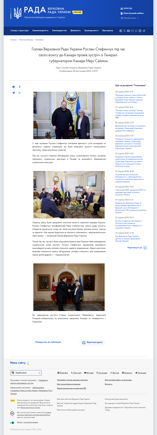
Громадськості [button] (91, 31)
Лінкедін (128, 373)
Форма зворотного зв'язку (30, 408)
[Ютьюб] (128, 31)
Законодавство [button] (59, 31)
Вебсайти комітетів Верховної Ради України (73, 399)
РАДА (35, 10)
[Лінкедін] (140, 31)
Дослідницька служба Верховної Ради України (122, 403)
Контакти (108, 384)
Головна (13, 40)
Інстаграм (102, 373)
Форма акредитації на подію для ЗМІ (71, 388)
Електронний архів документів (116, 399)
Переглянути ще (134, 248)
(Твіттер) (77, 373)
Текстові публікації (26, 40)
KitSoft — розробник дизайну (27, 422)
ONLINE (77, 12)
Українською (130, 18)
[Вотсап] (136, 31)
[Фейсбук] (121, 31)
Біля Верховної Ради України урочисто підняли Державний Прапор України (127, 238)
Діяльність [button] (75, 31)
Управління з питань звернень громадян (72, 380)
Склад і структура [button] (19, 31)
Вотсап (115, 373)
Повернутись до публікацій (48, 342)
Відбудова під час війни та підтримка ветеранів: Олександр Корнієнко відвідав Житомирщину (130, 128)
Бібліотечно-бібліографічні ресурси (71, 410)
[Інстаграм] (132, 31)
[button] (26, 373)
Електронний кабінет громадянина (118, 380)
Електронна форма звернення (68, 384)
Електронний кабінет (134, 13)
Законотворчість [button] (40, 31)
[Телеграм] (144, 31)
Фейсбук (63, 373)
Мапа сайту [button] (18, 362)
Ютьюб (89, 373)
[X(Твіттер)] (124, 31)
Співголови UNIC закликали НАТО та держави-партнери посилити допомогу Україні (130, 192)
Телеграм (141, 373)
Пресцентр (107, 31)
